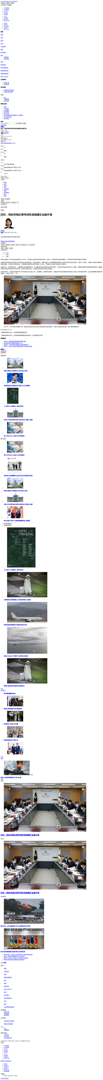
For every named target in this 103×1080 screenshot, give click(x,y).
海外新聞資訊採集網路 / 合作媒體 (13, 115)
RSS (5, 97)
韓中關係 (3, 52)
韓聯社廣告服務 (8, 91)
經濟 (2, 40)
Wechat (6, 24)
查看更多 (6, 133)
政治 (2, 37)
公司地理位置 (8, 117)
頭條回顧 (3, 64)
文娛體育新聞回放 (9, 1007)
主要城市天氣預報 (9, 90)
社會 (2, 43)
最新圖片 (6, 57)
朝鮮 (2, 49)
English (6, 1050)
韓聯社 (3, 126)
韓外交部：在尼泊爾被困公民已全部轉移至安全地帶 (15, 926)
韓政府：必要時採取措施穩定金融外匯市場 (16, 344)
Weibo (5, 23)
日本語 (6, 1052)
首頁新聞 (3, 896)
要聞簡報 (6, 1015)
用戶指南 (6, 118)
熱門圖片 (3, 690)
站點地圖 (6, 101)
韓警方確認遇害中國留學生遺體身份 (14, 959)
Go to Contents (4, 1)
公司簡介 (6, 108)
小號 (7, 253)
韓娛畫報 (6, 58)
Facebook (6, 26)
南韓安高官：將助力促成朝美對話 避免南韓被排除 (18, 954)
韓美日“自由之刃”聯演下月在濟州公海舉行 (16, 958)
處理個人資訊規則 (6, 1061)
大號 (7, 256)
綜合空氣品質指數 (6, 143)
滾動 (2, 34)
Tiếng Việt (6, 1058)
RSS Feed (6, 29)
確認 (2, 210)
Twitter (5, 27)
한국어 (6, 1049)
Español (6, 1055)
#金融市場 (3, 125)
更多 (2, 688)
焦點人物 (6, 82)
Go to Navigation (13, 1)
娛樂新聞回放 (4, 70)
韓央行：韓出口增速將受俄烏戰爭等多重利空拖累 (18, 346)
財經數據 (6, 84)
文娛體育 (3, 46)
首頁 (5, 106)
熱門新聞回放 (4, 67)
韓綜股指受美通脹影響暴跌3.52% (13, 343)
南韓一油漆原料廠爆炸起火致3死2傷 (11, 777)
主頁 (2, 962)
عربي (5, 1053)
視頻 (2, 61)
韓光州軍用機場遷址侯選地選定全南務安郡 (13, 951)
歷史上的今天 (4, 76)
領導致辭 (6, 112)
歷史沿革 (6, 113)
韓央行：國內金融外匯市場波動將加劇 (15, 341)
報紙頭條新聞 (4, 73)
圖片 (2, 55)
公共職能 (6, 110)
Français (6, 1056)
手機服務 (6, 99)
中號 (7, 254)
